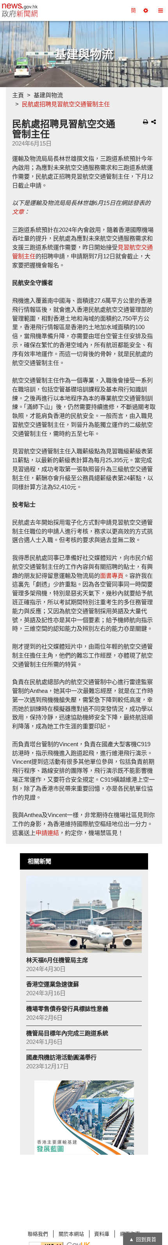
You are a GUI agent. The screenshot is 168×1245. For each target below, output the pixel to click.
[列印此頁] (145, 121)
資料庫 (101, 1234)
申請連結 (47, 832)
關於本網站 (71, 1234)
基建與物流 (48, 95)
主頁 (18, 95)
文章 (18, 212)
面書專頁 (111, 575)
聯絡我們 (38, 1234)
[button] (145, 10)
